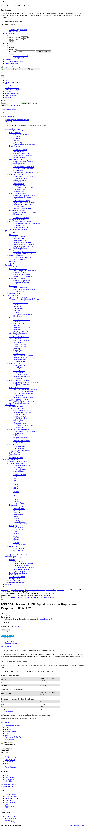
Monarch (16, 539)
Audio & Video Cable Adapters (19, 429)
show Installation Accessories (23, 280)
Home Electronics (15, 133)
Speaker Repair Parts (12, 93)
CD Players (17, 138)
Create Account (10, 777)
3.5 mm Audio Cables (20, 416)
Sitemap (7, 763)
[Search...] (26, 103)
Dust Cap (16, 511)
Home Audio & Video (12, 82)
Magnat (15, 484)
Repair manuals (10, 802)
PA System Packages (20, 248)
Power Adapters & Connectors (23, 167)
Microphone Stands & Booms (23, 254)
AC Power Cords (19, 225)
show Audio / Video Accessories (24, 195)
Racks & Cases (14, 261)
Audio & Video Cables (16, 174)
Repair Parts (13, 505)
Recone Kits (13, 546)
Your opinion (5, 722)
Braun (15, 477)
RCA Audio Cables (19, 180)
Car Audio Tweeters (20, 272)
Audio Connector (19, 163)
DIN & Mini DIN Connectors (23, 356)
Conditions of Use (11, 758)
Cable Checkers (14, 454)
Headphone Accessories (21, 218)
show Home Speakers (20, 148)
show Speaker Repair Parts (18, 461)
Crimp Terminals (19, 170)
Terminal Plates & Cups (21, 331)
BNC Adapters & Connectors (23, 391)
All (6, 80)
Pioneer (15, 490)
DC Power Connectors (21, 384)
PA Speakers (13, 235)
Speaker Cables (18, 184)
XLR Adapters (18, 378)
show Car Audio (14, 267)
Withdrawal (9, 761)
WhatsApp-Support (11, 818)
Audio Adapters (18, 165)
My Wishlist (9, 781)
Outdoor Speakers (19, 157)
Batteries (16, 199)
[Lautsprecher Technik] (11, 67)
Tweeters (16, 312)
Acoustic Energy (19, 503)
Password (12, 51)
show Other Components (21, 320)
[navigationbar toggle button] (7, 69)
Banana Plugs (18, 350)
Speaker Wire (13, 444)
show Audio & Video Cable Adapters (25, 431)
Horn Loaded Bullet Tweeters (23, 314)
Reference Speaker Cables (22, 450)
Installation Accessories (17, 278)
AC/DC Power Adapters (17, 577)
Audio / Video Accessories (18, 193)
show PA (12, 233)
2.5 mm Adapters (19, 371)
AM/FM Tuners (18, 142)
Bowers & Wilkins (19, 475)
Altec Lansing (18, 529)
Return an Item (10, 800)
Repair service (9, 806)
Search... (34, 103)
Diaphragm (13, 526)
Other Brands (17, 467)
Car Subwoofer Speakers (21, 274)
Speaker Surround (19, 509)
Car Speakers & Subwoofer (18, 269)
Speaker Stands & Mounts (22, 197)
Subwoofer (17, 306)
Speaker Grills (18, 329)
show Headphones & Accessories (24, 212)
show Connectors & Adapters (23, 161)
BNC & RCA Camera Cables (23, 187)
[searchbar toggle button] (35, 69)
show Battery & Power (16, 558)
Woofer (15, 305)
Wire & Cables (10, 91)
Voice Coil (16, 512)
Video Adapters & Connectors (23, 169)
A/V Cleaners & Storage (21, 201)
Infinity (15, 478)
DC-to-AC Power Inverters (18, 575)
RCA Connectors (19, 354)
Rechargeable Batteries (21, 565)
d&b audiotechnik (19, 550)
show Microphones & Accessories (24, 252)
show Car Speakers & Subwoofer (24, 271)
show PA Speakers (19, 237)
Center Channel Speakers (21, 153)
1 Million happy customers (18, 30)
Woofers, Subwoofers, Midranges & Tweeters (24, 299)
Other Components (15, 318)
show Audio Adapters (20, 365)
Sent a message (10, 816)
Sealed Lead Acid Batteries (22, 569)
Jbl (14, 482)
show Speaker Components (18, 297)
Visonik (16, 499)
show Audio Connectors (21, 340)
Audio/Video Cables (20, 178)
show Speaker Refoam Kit (22, 465)
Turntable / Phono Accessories (23, 208)
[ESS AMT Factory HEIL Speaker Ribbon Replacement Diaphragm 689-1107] (27, 597)
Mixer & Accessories (16, 255)
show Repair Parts (19, 507)
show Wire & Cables (16, 407)
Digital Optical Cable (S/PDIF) (23, 412)
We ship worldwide (15, 32)
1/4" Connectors (18, 342)
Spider (15, 516)
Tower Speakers (18, 152)
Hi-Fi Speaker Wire (19, 448)
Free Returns (4, 112)
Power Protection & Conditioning (20, 221)
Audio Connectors (15, 339)
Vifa (14, 497)
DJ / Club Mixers (19, 259)
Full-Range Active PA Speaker (23, 244)
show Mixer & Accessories (22, 257)
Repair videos (9, 804)
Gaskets (16, 518)
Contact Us (8, 820)
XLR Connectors (19, 361)
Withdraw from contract (77, 825)
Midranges (16, 310)
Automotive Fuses (19, 291)
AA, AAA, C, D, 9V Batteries (23, 563)
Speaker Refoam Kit (16, 463)
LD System (17, 537)
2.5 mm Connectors (19, 346)
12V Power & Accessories (18, 288)
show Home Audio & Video (18, 131)
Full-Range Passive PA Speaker (23, 246)
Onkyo (15, 486)
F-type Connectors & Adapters (23, 393)
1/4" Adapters (18, 367)
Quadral (16, 492)
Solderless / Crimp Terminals (18, 399)
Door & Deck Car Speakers (22, 276)
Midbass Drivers (18, 308)
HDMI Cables (18, 182)
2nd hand (8, 97)
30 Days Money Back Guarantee (9, 116)
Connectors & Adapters (13, 90)
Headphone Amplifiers (20, 216)
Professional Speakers (20, 238)
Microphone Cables (19, 186)
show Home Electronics (21, 135)
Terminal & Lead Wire (20, 524)
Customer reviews (11, 643)
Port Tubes (17, 325)
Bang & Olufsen (18, 471)
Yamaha (16, 543)
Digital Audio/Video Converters (24, 144)
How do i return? (10, 795)
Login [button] (7, 43)
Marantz (16, 501)
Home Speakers (14, 146)
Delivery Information (12, 798)
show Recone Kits (19, 548)
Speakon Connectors (20, 357)
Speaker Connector (19, 359)
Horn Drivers (17, 316)
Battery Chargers (19, 571)
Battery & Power (10, 95)
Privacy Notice (10, 760)
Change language (15, 37)
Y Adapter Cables (19, 189)
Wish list (8, 59)
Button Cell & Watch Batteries (23, 567)
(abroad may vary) (46, 619)
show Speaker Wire (19, 446)
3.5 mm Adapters (19, 369)
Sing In (7, 775)
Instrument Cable (19, 191)
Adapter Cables (18, 427)
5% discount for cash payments (8, 109)
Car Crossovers (18, 284)
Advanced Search (14, 105)
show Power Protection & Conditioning (26, 223)
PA (6, 84)
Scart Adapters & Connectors (23, 397)
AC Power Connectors (21, 386)
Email (11, 49)
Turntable (16, 140)
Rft (14, 494)
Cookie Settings (10, 767)
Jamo (15, 480)
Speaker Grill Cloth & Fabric (23, 327)
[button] (9, 33)
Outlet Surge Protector (20, 227)
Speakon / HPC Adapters (21, 376)
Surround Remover (19, 522)
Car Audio (8, 86)
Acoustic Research (19, 469)
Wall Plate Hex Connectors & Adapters (26, 172)
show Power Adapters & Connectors (25, 382)
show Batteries (18, 562)
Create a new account (20, 56)
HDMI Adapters (18, 395)
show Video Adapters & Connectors (25, 390)
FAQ (6, 808)
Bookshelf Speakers (20, 150)
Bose (15, 473)
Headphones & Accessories (18, 210)
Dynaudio (16, 533)
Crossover (16, 322)
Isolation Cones (18, 206)
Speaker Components (12, 88)
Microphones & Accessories (18, 220)
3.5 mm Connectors (19, 344)
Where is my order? (11, 796)
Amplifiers (16, 136)
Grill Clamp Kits (18, 323)
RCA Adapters (18, 373)
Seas (14, 495)
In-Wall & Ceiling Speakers (22, 155)
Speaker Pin (17, 348)
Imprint (7, 756)
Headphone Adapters (20, 374)
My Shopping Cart (11, 779)
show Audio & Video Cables (23, 176)
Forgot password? (19, 58)
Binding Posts (18, 352)
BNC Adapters (18, 435)
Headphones (17, 214)
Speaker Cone (18, 514)
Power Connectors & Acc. (18, 573)
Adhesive (16, 520)
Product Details (10, 641)
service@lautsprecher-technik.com (16, 822)
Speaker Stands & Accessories (23, 242)
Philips (15, 488)
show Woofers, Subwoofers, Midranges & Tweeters (30, 301)
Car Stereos (13, 286)
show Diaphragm (19, 528)
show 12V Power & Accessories (24, 289)
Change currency (15, 39)
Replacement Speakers (20, 303)
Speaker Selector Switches (22, 204)
